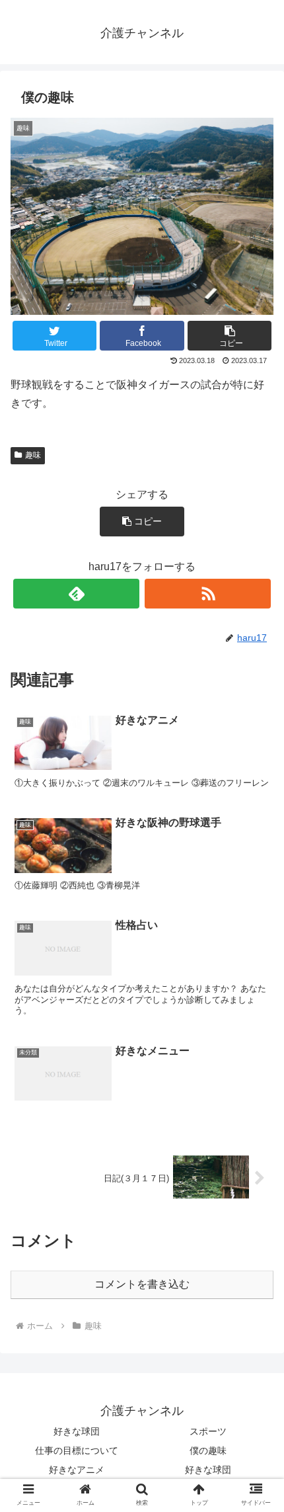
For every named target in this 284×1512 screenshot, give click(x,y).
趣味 (33, 455)
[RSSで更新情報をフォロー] (208, 594)
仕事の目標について (76, 1450)
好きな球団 (76, 1431)
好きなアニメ (76, 1469)
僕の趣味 (208, 1450)
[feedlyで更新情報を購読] (76, 594)
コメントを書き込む (142, 1284)
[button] (229, 336)
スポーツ (208, 1431)
